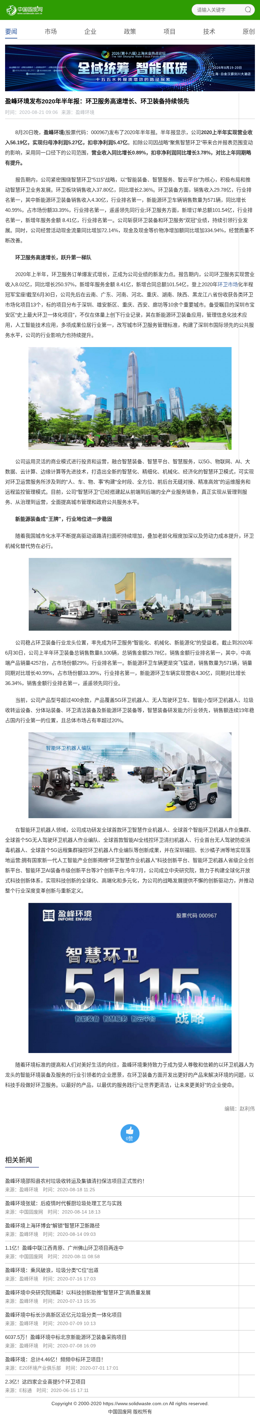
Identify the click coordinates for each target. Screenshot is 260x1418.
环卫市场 (228, 284)
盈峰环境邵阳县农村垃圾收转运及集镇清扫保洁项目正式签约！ (76, 1181)
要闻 (11, 31)
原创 (249, 31)
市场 (51, 31)
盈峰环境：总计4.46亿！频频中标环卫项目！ (55, 1359)
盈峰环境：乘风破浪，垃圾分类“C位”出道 (52, 1270)
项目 (170, 31)
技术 (209, 31)
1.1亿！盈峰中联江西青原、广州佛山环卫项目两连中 (64, 1248)
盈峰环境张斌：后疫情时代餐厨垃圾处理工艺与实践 (63, 1203)
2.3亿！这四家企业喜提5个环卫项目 (45, 1382)
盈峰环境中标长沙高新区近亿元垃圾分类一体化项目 (63, 1315)
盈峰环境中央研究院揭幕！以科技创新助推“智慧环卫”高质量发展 (78, 1292)
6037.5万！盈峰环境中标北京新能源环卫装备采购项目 (66, 1337)
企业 (90, 31)
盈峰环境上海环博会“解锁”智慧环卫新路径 (52, 1225)
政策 (130, 31)
